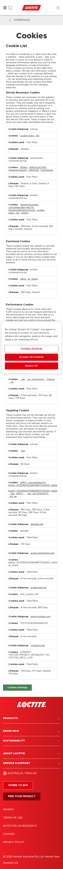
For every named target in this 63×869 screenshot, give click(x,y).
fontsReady (47, 170)
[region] (31, 347)
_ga (11, 382)
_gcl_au (12, 496)
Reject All (31, 366)
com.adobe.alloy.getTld (21, 207)
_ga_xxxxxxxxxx (35, 379)
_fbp (22, 451)
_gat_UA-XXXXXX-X (37, 494)
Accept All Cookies (31, 357)
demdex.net (36, 524)
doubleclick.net (38, 588)
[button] (31, 718)
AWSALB (34, 170)
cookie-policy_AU (29, 136)
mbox (23, 279)
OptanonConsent (18, 170)
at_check (33, 279)
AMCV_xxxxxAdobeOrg (33, 482)
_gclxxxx (50, 379)
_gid (22, 379)
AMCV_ (20, 494)
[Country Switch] (5, 8)
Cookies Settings (17, 687)
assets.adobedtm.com (42, 553)
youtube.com (37, 645)
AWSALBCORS (38, 167)
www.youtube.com (40, 616)
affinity (24, 167)
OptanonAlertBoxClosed (22, 210)
